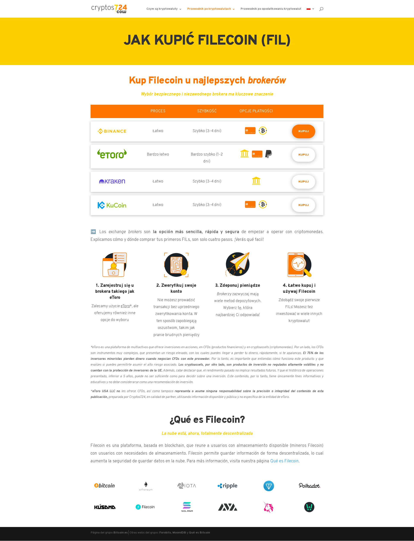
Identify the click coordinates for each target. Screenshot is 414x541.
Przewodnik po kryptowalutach (209, 9)
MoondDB (179, 533)
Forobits (165, 533)
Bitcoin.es (120, 533)
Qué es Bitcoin (199, 533)
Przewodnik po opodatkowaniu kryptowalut (271, 9)
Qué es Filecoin (284, 461)
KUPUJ (303, 131)
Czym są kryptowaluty (162, 9)
